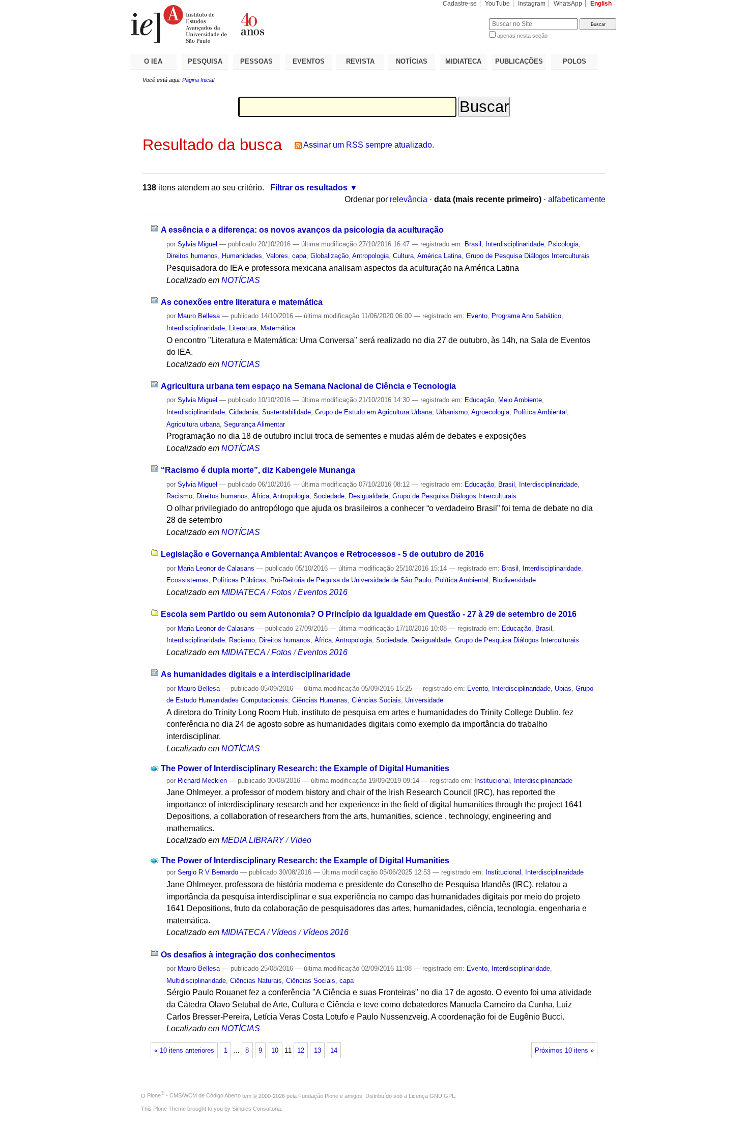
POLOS (574, 61)
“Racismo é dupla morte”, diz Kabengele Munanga (258, 470)
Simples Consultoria (256, 1109)
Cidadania (243, 412)
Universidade (424, 700)
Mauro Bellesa (199, 316)
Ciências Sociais (376, 700)
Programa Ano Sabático (526, 316)
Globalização (329, 256)
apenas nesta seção (522, 36)
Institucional (492, 780)
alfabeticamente (577, 199)
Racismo (179, 496)
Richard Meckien (202, 780)
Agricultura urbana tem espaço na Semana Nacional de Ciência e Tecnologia (308, 386)
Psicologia (563, 244)
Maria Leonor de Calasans (216, 568)
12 (300, 1050)
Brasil (473, 244)
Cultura (403, 256)
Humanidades (242, 256)
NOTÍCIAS (411, 61)
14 (333, 1050)
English (601, 3)
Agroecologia (490, 412)
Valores (277, 256)
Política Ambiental (540, 412)
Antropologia (370, 256)
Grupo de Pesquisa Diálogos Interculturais (528, 256)
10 (274, 1050)
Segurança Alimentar (254, 424)
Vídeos (284, 932)
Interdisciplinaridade (514, 244)
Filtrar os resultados (309, 187)
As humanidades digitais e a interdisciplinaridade (256, 674)
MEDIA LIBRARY (252, 840)
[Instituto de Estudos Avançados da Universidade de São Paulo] (252, 24)
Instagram (531, 3)
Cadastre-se (460, 3)
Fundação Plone (318, 1095)
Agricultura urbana (193, 424)
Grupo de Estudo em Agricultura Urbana (373, 412)
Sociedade (328, 496)
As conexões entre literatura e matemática (242, 302)
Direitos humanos (192, 256)
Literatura (242, 328)
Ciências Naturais (256, 980)
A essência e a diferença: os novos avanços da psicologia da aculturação (302, 229)
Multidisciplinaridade (196, 980)
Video (300, 840)
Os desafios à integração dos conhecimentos (248, 954)
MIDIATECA (463, 61)
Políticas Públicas (239, 580)
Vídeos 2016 (326, 932)
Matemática (278, 328)
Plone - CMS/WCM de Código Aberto (194, 1095)
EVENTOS (309, 61)
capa (299, 256)
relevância (408, 199)
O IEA (153, 61)
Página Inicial (198, 80)
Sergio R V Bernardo (208, 872)
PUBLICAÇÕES (519, 61)
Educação (479, 400)
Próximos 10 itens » (564, 1050)
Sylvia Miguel (197, 244)
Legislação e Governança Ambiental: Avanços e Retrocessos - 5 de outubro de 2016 (322, 554)
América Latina (439, 256)
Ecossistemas (187, 580)
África (260, 496)
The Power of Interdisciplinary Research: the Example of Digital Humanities (305, 768)
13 (317, 1050)
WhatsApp (568, 3)
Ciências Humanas (320, 700)
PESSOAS (256, 61)
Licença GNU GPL (432, 1095)
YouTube (497, 3)
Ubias (563, 688)
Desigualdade (368, 496)
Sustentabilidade (286, 412)
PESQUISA (205, 61)
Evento (477, 316)
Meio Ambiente (520, 400)
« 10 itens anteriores (184, 1050)
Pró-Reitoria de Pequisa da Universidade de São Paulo (350, 580)
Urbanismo (452, 412)
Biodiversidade (514, 580)
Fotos (281, 592)
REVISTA (360, 61)
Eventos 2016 (323, 592)
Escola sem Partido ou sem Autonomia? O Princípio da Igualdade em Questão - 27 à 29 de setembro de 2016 (369, 614)
